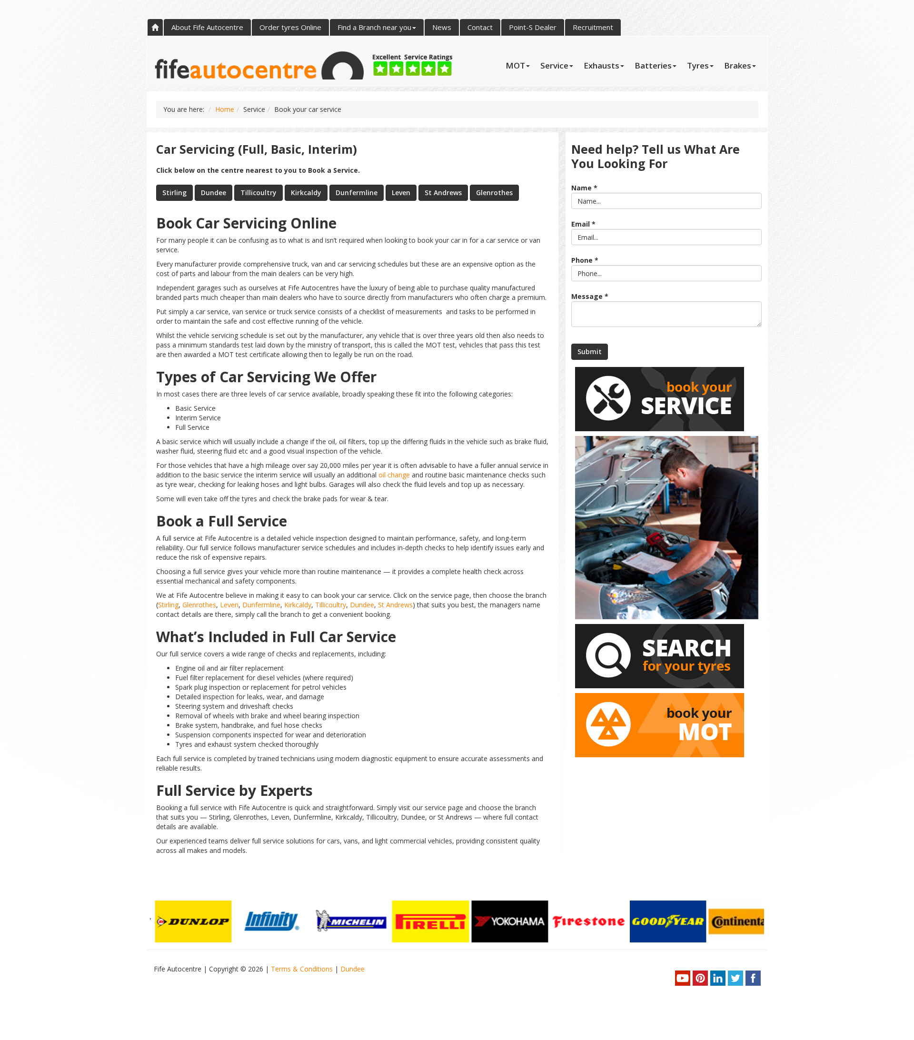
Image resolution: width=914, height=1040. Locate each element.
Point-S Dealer (532, 27)
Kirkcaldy (306, 192)
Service (554, 65)
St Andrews (443, 192)
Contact (480, 27)
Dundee (213, 192)
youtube (682, 978)
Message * (589, 296)
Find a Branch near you (374, 27)
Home (155, 27)
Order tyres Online (290, 27)
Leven (401, 192)
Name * (584, 187)
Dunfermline (357, 192)
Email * (583, 223)
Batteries (653, 65)
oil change (394, 474)
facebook (753, 978)
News (441, 27)
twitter (735, 978)
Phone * (584, 260)
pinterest (700, 978)
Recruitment (593, 27)
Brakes (737, 65)
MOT (515, 65)
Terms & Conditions (303, 968)
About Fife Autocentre (207, 27)
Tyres (698, 65)
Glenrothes (494, 192)
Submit (589, 351)
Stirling (174, 192)
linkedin (717, 978)
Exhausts (601, 65)
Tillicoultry (258, 192)
